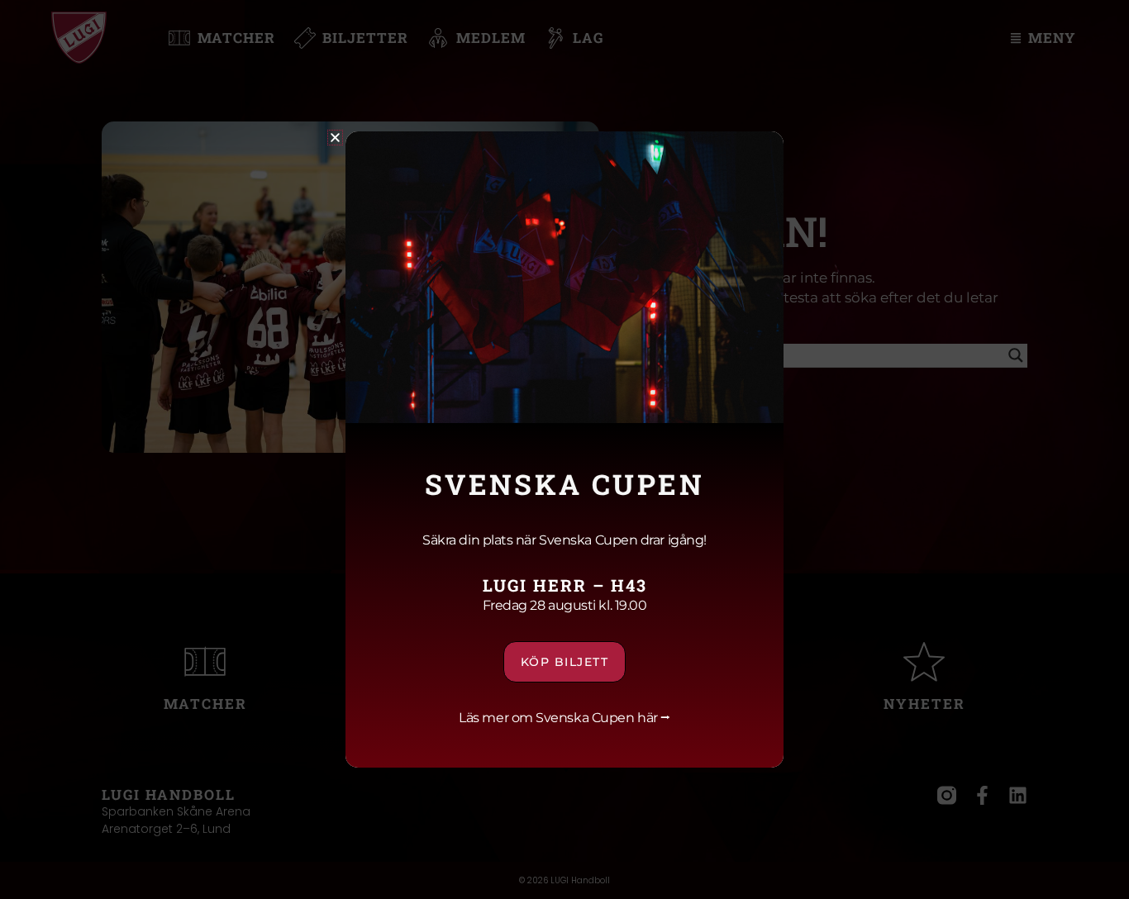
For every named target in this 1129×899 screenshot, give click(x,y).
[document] (564, 449)
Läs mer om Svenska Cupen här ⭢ (564, 717)
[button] (335, 137)
